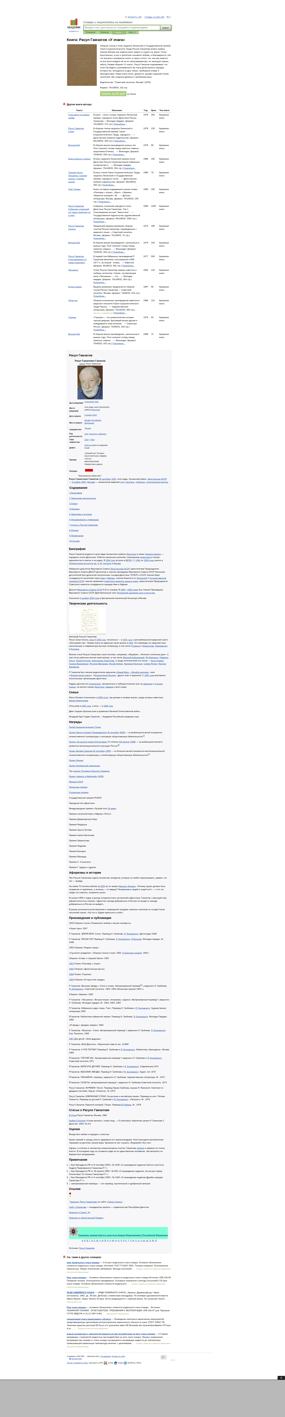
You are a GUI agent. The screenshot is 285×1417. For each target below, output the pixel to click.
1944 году (110, 560)
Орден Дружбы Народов (81, 751)
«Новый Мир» (122, 672)
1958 (71, 974)
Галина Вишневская (78, 664)
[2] (118, 745)
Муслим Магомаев (99, 664)
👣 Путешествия (75, 1359)
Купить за (113, 93)
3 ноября (88, 415)
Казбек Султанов (77, 1120)
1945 (138, 560)
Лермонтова (148, 646)
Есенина (75, 649)
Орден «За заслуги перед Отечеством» (88, 742)
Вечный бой (74, 145)
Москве (117, 563)
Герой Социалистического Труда (85, 727)
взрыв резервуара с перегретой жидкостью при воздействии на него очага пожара (111, 1334)
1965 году (108, 706)
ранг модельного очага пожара (83, 1262)
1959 (71, 979)
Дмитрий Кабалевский (133, 657)
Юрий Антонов (83, 660)
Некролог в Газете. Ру (79, 1212)
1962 (123, 589)
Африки (111, 578)
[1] (144, 736)
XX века (111, 808)
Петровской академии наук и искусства (136, 593)
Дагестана (95, 410)
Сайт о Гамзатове (77, 1207)
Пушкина (135, 646)
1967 (71, 1039)
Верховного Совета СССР (90, 589)
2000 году (102, 697)
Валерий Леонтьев (133, 664)
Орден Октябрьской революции (84, 766)
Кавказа (109, 687)
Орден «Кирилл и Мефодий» (83, 776)
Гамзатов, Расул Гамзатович (83, 1202)
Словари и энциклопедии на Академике (107, 22)
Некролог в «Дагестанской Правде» (86, 1218)
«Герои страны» (115, 1202)
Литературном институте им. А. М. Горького (90, 563)
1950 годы (149, 560)
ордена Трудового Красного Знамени (91, 771)
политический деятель (157, 482)
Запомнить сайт (135, 17)
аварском (147, 684)
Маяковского (161, 646)
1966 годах (132, 589)
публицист (102, 434)
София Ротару (150, 664)
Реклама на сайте (118, 1356)
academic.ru (74, 31)
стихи (91, 640)
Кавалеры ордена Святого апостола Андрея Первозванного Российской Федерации (123, 1235)
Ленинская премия (78, 787)
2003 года (94, 598)
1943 (130, 643)
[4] (141, 985)
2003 (95, 415)
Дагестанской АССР (119, 569)
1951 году (86, 706)
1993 (107, 751)
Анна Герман (157, 660)
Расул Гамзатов (86, 1248)
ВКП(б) (129, 560)
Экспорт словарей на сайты (77, 1363)
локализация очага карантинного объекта (89, 1319)
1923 (96, 402)
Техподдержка (105, 1356)
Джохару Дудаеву (127, 886)
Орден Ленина (76, 760)
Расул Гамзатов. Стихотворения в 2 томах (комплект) (77, 259)
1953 (71, 963)
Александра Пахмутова (103, 660)
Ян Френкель (152, 657)
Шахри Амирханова (78, 700)
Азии (102, 578)
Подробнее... (120, 124)
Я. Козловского (131, 934)
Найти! (165, 28)
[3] (149, 754)
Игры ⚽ (132, 32)
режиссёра (145, 557)
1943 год (88, 445)
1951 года (149, 675)
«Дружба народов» (139, 672)
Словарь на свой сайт (154, 17)
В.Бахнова (137, 939)
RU (168, 17)
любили (140, 1148)
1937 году (127, 640)
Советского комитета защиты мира (121, 581)
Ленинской (142, 578)
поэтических (95, 684)
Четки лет (73, 300)
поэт (86, 434)
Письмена (73, 270)
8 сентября (89, 402)
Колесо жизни (75, 287)
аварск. (82, 364)
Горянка (72, 317)
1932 (86, 440)
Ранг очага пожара (76, 1277)
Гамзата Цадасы (153, 554)
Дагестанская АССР (157, 479)
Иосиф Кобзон (116, 664)
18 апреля (124, 742)
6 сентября (99, 751)
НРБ (101, 776)
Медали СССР (76, 782)
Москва (87, 420)
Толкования (90, 32)
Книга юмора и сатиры (79, 159)
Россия (88, 428)
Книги (118, 32)
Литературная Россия (104, 675)
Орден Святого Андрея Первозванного (88, 732)
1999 (132, 742)
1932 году (101, 640)
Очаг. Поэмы (74, 189)
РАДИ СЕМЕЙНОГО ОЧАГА (80, 1292)
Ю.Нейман (126, 1105)
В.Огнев (73, 1115)
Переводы (104, 32)
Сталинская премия (78, 792)
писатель (93, 434)
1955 (71, 969)
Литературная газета (80, 675)
